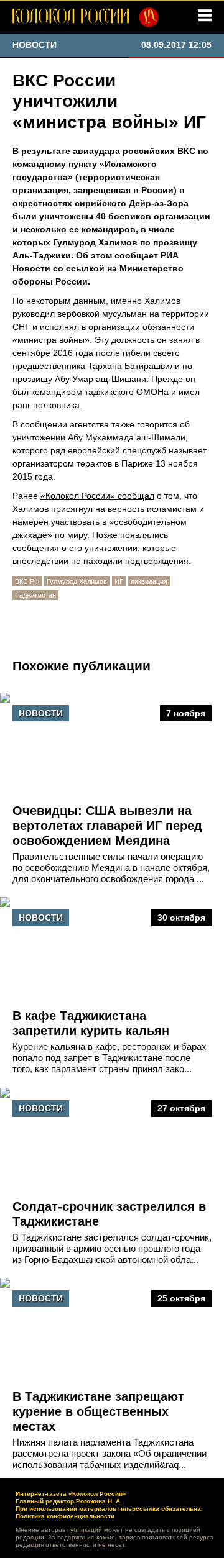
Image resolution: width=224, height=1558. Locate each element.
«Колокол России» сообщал (97, 496)
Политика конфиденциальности (65, 1516)
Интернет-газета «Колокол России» (71, 1493)
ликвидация (149, 581)
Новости (41, 713)
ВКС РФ (27, 581)
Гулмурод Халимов (77, 581)
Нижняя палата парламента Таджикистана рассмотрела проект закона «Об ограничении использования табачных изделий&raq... (109, 1453)
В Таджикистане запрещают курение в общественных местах (98, 1411)
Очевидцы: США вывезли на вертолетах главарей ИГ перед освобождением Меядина (107, 825)
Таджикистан (35, 595)
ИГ (118, 581)
